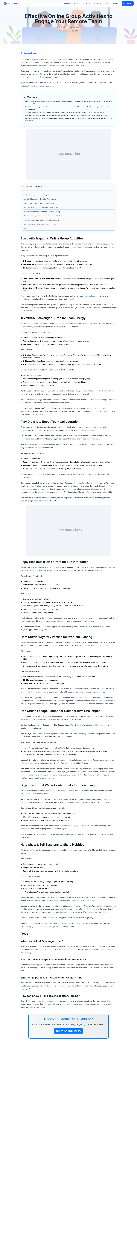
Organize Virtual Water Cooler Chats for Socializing (41, 220)
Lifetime (115, 3)
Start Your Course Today (68, 1031)
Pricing (77, 3)
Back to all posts (30, 53)
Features (67, 3)
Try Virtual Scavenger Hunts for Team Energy (40, 199)
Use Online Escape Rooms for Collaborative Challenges (43, 216)
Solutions (97, 3)
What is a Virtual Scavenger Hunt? (42, 941)
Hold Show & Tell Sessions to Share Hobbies (39, 224)
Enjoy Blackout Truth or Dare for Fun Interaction (40, 207)
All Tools (86, 3)
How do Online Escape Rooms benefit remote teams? (53, 959)
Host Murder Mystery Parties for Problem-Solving (41, 212)
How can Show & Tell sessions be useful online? (50, 995)
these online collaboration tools (91, 296)
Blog (107, 3)
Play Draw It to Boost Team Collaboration (38, 203)
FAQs (25, 229)
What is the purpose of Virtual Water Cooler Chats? (52, 977)
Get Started (127, 3)
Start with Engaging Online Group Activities (38, 195)
